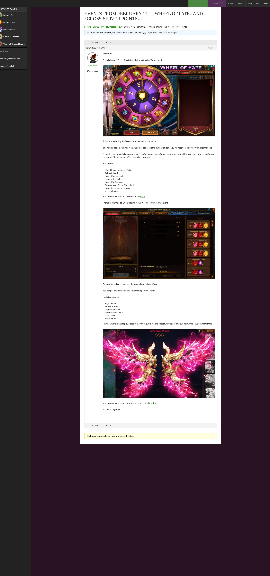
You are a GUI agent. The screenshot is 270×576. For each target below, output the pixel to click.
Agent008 (152, 32)
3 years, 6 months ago (167, 32)
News (120, 27)
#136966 (212, 48)
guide (142, 196)
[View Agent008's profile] (145, 32)
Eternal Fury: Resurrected (104, 27)
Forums (87, 27)
